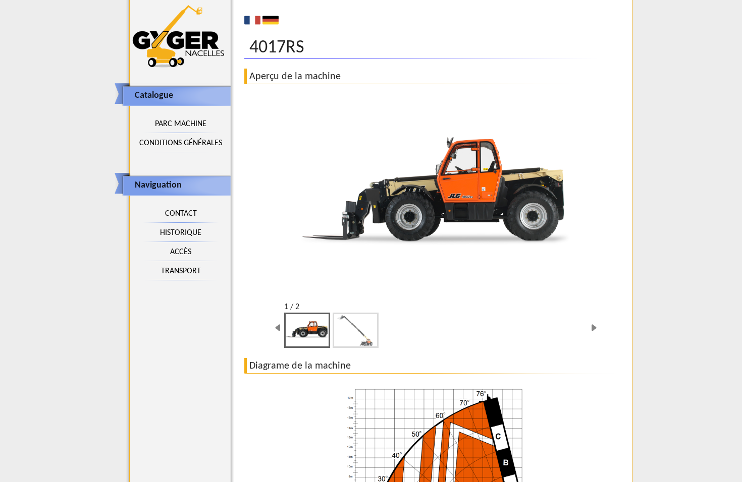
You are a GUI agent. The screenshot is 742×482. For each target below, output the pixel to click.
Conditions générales (180, 143)
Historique (180, 233)
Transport (181, 271)
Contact (181, 214)
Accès (180, 252)
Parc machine (180, 124)
